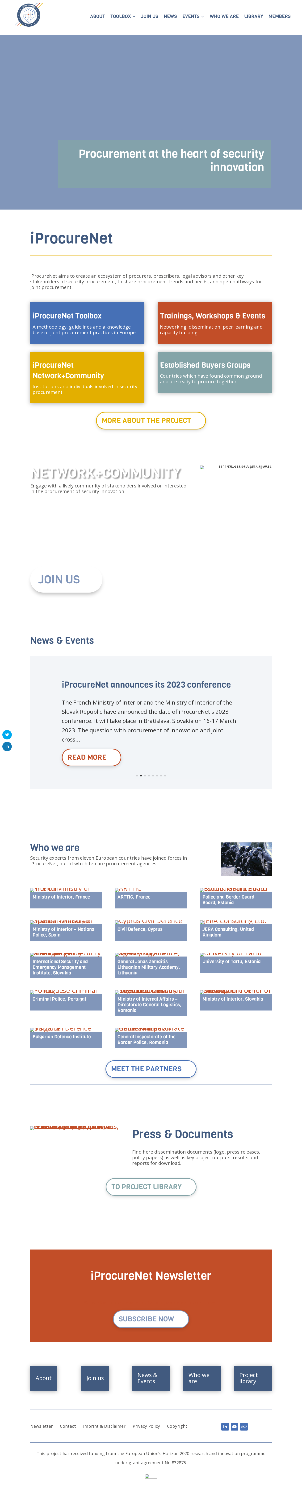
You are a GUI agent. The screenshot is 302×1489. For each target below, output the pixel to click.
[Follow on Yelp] (244, 1427)
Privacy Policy (146, 1426)
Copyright (177, 1426)
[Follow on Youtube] (234, 1427)
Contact (68, 1426)
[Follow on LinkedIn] (225, 1427)
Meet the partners (146, 1069)
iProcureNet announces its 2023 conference (146, 684)
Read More (86, 757)
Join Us (59, 579)
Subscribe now (146, 1319)
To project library (146, 1187)
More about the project (146, 420)
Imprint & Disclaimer (104, 1426)
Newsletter (41, 1426)
